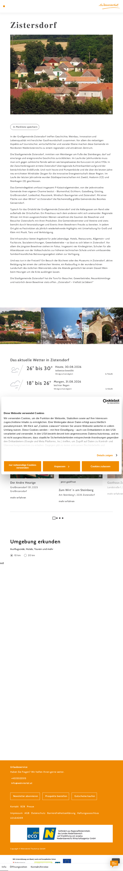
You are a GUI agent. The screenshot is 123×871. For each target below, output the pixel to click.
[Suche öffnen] (16, 6)
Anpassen (59, 466)
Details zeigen (105, 455)
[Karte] (10, 6)
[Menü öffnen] (4, 6)
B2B (22, 806)
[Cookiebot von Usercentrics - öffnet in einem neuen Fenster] (105, 401)
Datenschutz (38, 813)
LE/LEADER (16, 817)
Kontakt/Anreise (39, 866)
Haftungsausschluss (88, 813)
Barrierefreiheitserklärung (61, 813)
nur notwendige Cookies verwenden (22, 466)
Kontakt (14, 806)
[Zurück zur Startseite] (109, 6)
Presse (30, 806)
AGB (27, 813)
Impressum (16, 813)
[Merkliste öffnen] (13, 6)
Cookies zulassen (100, 466)
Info (4, 866)
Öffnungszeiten (18, 866)
